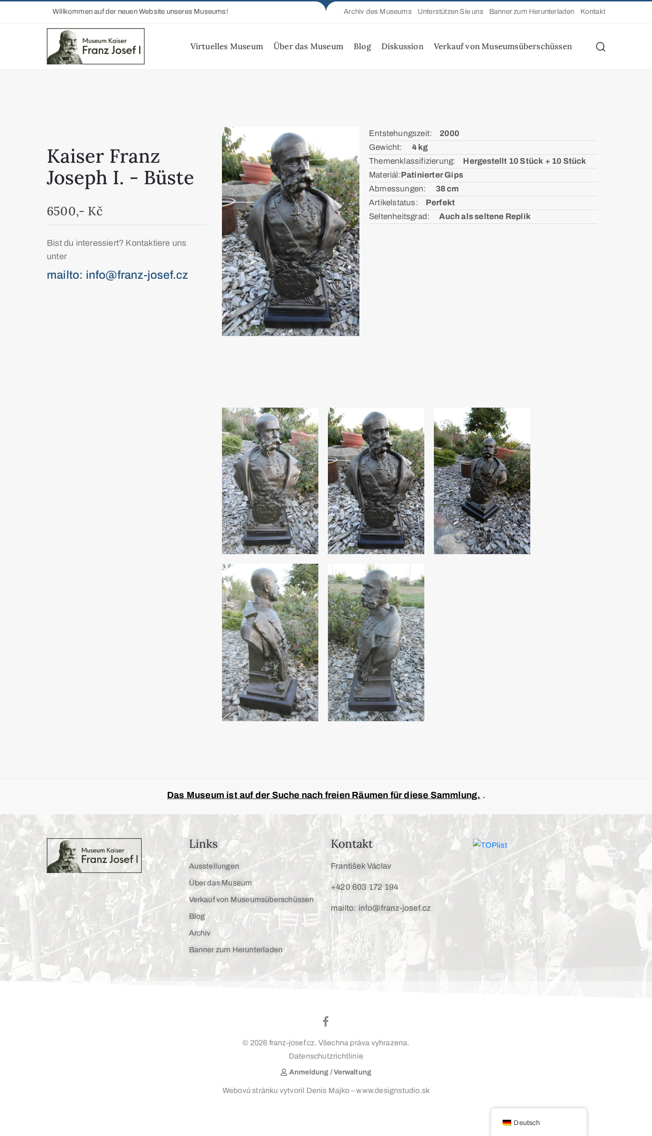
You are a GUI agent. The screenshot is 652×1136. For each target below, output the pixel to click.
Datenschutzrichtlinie (326, 1056)
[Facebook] (326, 1021)
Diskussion (402, 46)
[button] (137, 11)
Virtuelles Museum (226, 46)
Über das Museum (308, 46)
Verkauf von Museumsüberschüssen (503, 46)
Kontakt (352, 843)
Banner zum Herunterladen (236, 950)
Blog (362, 46)
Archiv (200, 933)
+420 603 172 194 (364, 887)
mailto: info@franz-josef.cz (381, 908)
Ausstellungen (214, 866)
